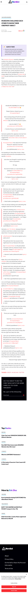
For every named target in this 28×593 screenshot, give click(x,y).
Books (4, 432)
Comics (4, 451)
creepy (9, 372)
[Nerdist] (14, 2)
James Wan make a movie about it (17, 137)
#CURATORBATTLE (14, 107)
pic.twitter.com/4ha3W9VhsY (14, 322)
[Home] (7, 549)
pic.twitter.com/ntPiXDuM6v (14, 126)
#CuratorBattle (7, 274)
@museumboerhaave (17, 319)
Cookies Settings (14, 583)
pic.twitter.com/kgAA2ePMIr (14, 174)
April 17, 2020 (15, 130)
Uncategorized (6, 17)
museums (15, 372)
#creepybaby (11, 296)
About (7, 556)
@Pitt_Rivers (6, 272)
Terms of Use (9, 568)
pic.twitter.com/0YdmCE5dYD (11, 251)
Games (4, 441)
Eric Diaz (5, 30)
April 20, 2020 (20, 149)
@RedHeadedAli (7, 236)
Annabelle (8, 156)
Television (5, 504)
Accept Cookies (14, 590)
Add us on (20, 31)
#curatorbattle (17, 219)
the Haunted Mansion (12, 285)
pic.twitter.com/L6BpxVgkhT (10, 343)
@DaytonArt (6, 298)
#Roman (5, 120)
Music (3, 513)
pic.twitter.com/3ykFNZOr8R (10, 198)
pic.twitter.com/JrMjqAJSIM (10, 221)
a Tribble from (7, 86)
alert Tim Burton (11, 229)
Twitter (21, 372)
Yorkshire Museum (9, 59)
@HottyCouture (21, 209)
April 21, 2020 (21, 325)
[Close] (26, 574)
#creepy (18, 296)
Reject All (14, 586)
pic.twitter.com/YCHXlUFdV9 (15, 146)
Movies (4, 494)
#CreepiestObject (15, 113)
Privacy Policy (9, 559)
